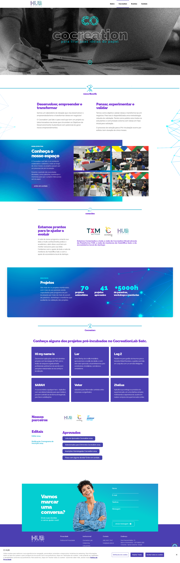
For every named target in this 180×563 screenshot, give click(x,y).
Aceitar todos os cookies (155, 555)
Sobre (112, 4)
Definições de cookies (120, 555)
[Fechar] (176, 554)
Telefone (115, 502)
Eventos (134, 4)
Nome (114, 488)
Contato (144, 4)
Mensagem (116, 509)
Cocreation (123, 4)
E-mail (114, 495)
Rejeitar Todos (137, 555)
